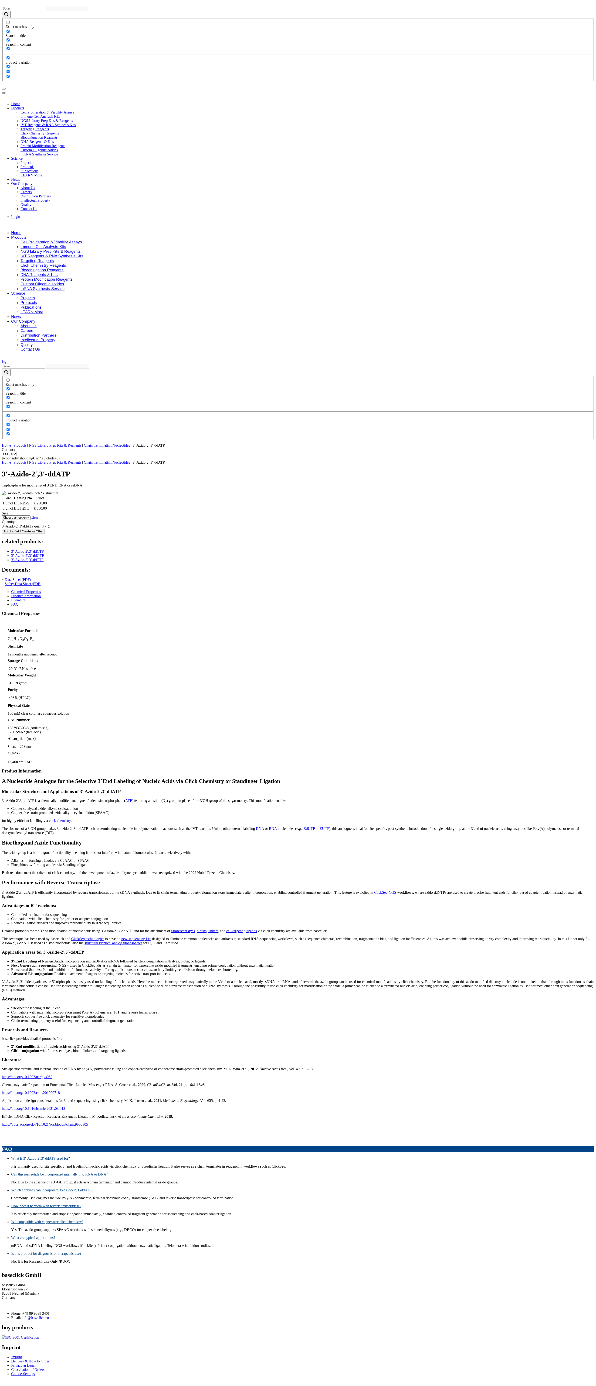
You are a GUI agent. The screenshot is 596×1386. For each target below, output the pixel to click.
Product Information (26, 596)
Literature (18, 600)
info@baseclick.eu (35, 1318)
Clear (34, 517)
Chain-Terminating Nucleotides (107, 445)
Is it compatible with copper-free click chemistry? (47, 1222)
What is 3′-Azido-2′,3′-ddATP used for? (40, 1158)
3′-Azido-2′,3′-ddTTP (27, 560)
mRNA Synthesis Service (39, 154)
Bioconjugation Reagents (39, 137)
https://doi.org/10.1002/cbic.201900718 (31, 1093)
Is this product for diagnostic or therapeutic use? (46, 1253)
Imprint (16, 1357)
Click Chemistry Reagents (39, 133)
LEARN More (31, 175)
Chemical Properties (26, 592)
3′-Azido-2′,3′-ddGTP (27, 556)
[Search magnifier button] (6, 14)
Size (5, 513)
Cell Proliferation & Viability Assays (47, 112)
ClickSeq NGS (385, 892)
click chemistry (60, 821)
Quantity (8, 522)
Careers (26, 192)
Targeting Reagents (34, 129)
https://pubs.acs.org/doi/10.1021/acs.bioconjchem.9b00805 (45, 1124)
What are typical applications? (33, 1238)
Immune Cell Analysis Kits (40, 116)
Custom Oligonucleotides (39, 150)
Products (17, 108)
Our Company (21, 184)
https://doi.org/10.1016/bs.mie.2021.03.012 (33, 1108)
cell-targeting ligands (241, 931)
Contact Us (28, 209)
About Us (27, 188)
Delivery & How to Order (30, 1361)
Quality (25, 205)
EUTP (324, 829)
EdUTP (309, 829)
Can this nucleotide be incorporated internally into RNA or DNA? (59, 1174)
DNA (260, 829)
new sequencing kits (136, 939)
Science (17, 158)
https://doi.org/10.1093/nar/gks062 (27, 1077)
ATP (128, 801)
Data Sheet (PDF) (18, 580)
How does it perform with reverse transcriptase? (46, 1206)
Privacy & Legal (23, 1366)
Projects (26, 163)
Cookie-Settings (23, 1374)
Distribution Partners (35, 196)
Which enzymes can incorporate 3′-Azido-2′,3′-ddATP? (52, 1190)
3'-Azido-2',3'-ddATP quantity (24, 526)
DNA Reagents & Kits (37, 142)
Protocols (27, 167)
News (15, 179)
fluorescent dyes (183, 931)
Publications (29, 171)
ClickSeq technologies (87, 939)
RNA (273, 829)
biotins (202, 931)
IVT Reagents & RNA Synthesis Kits (48, 125)
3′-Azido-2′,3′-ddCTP (27, 551)
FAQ (15, 604)
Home (15, 104)
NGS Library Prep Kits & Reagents (46, 121)
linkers (213, 931)
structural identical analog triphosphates (113, 943)
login (5, 362)
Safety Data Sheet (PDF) (23, 584)
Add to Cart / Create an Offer (23, 531)
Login (15, 217)
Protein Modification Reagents (42, 146)
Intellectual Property (35, 200)
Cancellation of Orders (27, 1370)
